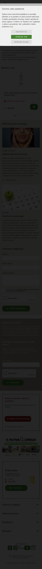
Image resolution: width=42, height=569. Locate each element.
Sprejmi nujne (21, 42)
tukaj (11, 26)
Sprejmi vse (21, 37)
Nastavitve (21, 32)
